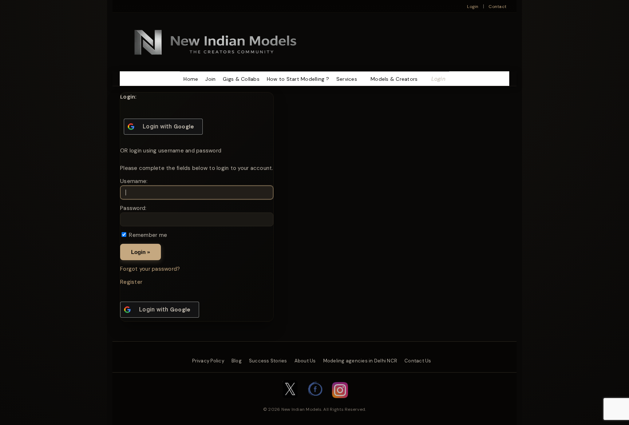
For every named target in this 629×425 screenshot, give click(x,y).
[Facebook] (316, 401)
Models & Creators (394, 79)
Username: (133, 181)
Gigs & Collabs (241, 79)
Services (346, 79)
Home (190, 79)
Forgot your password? (150, 269)
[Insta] (340, 401)
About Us (305, 361)
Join (210, 79)
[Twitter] (290, 401)
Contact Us (417, 361)
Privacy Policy (208, 361)
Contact (497, 6)
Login (472, 6)
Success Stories (268, 361)
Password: (133, 208)
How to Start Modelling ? (298, 79)
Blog (237, 361)
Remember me (148, 235)
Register (131, 282)
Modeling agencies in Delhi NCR (360, 361)
